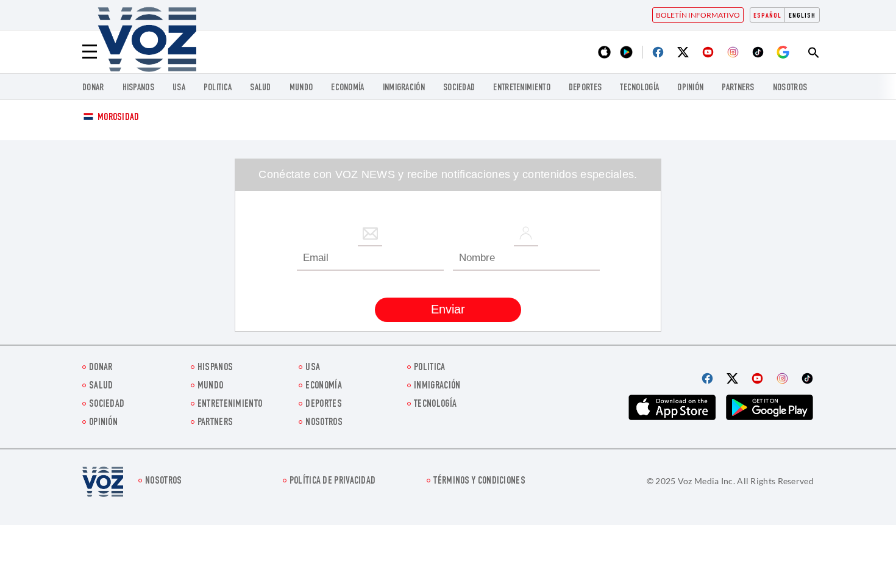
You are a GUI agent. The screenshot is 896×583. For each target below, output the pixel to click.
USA (178, 88)
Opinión (690, 88)
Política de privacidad (333, 481)
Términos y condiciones (479, 481)
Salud (260, 88)
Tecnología (639, 88)
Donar (93, 88)
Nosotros (790, 88)
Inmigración (404, 88)
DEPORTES (585, 88)
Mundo (301, 88)
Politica (218, 88)
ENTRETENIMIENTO (521, 88)
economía (347, 88)
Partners (738, 88)
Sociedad (459, 88)
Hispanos (138, 88)
